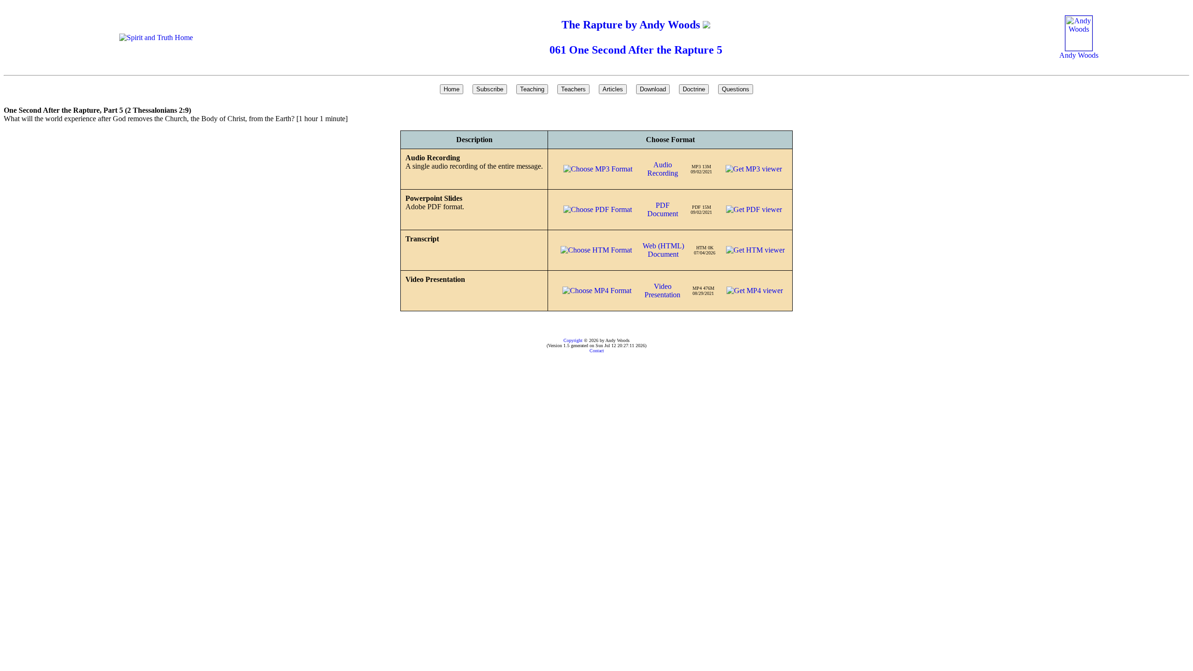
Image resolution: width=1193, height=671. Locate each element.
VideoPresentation (662, 290)
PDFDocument (662, 209)
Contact (597, 350)
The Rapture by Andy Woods (632, 25)
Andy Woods (1078, 55)
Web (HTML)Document (663, 250)
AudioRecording (662, 169)
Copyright (573, 340)
